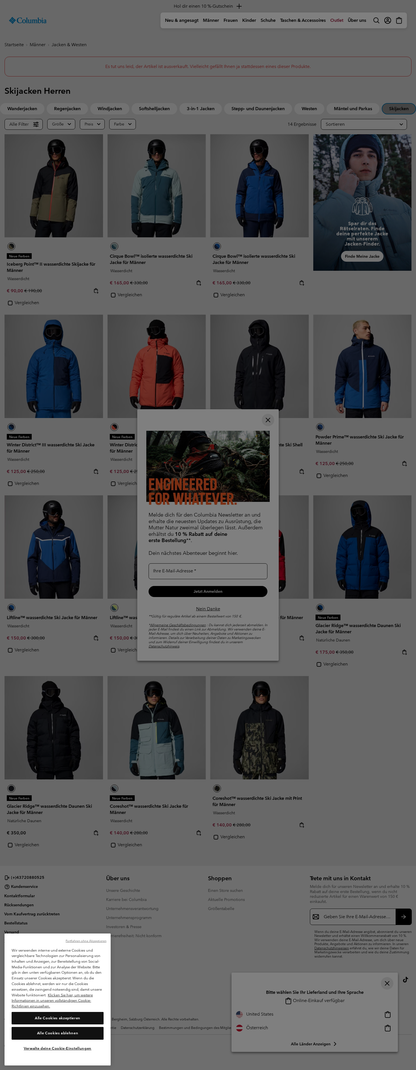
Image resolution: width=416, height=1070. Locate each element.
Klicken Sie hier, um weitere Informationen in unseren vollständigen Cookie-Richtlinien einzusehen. (52, 1000)
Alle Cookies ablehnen (57, 1033)
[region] (58, 999)
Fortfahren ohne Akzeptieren (86, 941)
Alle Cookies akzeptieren (57, 1017)
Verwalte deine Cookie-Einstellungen (57, 1048)
